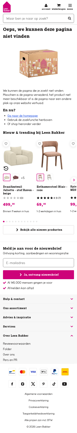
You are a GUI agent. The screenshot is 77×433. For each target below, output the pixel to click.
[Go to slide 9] (27, 221)
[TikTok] (54, 384)
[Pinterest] (43, 384)
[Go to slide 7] (21, 221)
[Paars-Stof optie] (15, 177)
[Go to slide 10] (30, 221)
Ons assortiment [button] (15, 308)
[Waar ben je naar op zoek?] (69, 18)
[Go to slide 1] (3, 221)
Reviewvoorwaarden (16, 343)
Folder (7, 349)
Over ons (9, 354)
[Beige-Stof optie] (6, 177)
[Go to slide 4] (12, 221)
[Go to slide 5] (15, 221)
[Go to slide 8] (24, 221)
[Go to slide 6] (18, 221)
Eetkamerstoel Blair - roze (52, 188)
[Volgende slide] (74, 180)
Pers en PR (10, 360)
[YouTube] (64, 384)
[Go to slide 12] (36, 221)
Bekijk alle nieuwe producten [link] (41, 229)
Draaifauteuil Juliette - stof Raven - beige (18, 190)
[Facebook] (12, 384)
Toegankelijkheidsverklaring (39, 413)
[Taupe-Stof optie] (49, 177)
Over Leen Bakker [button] (15, 335)
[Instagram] (22, 384)
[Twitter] (33, 384)
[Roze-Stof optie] (40, 177)
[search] (38, 18)
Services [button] (9, 326)
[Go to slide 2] (6, 221)
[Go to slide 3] (9, 221)
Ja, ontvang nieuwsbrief (41, 274)
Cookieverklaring (38, 406)
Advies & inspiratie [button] (17, 317)
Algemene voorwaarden (39, 393)
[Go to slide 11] (33, 221)
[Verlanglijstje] (6, 144)
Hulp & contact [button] (14, 299)
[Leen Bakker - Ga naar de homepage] (7, 6)
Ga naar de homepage (22, 116)
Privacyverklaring (39, 400)
